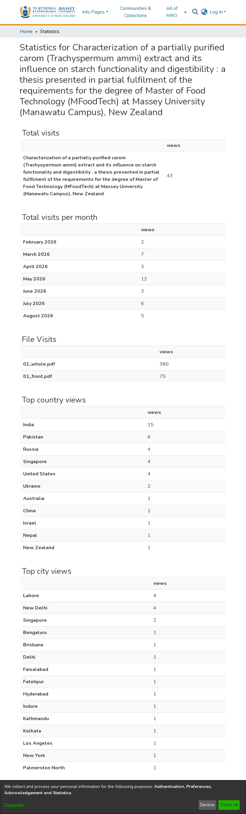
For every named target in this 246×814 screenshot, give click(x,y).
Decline (207, 805)
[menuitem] (174, 12)
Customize (14, 805)
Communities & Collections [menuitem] (135, 12)
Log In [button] (217, 12)
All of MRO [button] (172, 12)
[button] (47, 12)
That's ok (229, 805)
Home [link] (26, 31)
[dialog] (123, 797)
